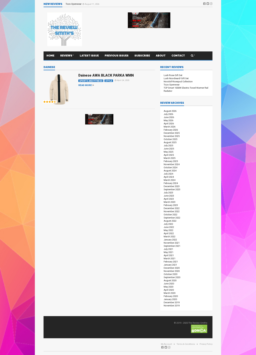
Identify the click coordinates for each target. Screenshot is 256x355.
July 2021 (168, 249)
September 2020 (172, 277)
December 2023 (172, 186)
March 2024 (169, 180)
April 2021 (169, 255)
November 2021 (172, 242)
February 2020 (171, 296)
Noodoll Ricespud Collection (178, 81)
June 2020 (169, 283)
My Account (166, 344)
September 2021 (172, 246)
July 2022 (168, 224)
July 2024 (168, 173)
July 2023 (168, 192)
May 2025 (168, 151)
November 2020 (172, 271)
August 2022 (170, 221)
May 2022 (168, 230)
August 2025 (170, 142)
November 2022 (172, 211)
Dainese (49, 67)
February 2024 (171, 183)
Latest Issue (89, 55)
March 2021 (169, 258)
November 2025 (172, 136)
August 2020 (170, 280)
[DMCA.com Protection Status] (199, 328)
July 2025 (168, 145)
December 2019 (172, 302)
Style (108, 81)
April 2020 (169, 290)
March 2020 (169, 293)
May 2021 (168, 252)
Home (50, 55)
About (161, 55)
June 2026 (169, 117)
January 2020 (170, 299)
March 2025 (169, 158)
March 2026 (169, 126)
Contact (178, 55)
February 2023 (171, 205)
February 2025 (171, 161)
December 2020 (172, 268)
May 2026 (168, 120)
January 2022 (170, 239)
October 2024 (170, 167)
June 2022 (169, 227)
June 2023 (169, 195)
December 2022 (172, 208)
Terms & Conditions (186, 344)
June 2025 (169, 148)
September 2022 (172, 217)
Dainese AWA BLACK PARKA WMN (106, 75)
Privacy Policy (206, 344)
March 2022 (169, 236)
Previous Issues (117, 55)
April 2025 (169, 155)
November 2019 (172, 305)
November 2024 (172, 164)
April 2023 (169, 199)
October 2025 (170, 139)
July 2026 (168, 114)
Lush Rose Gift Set (173, 75)
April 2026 (169, 123)
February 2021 (171, 261)
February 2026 (171, 130)
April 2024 (169, 177)
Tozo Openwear (74, 4)
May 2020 (168, 286)
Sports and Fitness (90, 81)
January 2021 (170, 264)
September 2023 (172, 189)
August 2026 (170, 111)
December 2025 (172, 133)
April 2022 (169, 233)
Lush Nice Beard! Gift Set (176, 78)
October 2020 (170, 274)
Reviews (66, 55)
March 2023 (169, 202)
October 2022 (170, 214)
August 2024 (170, 170)
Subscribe (142, 55)
